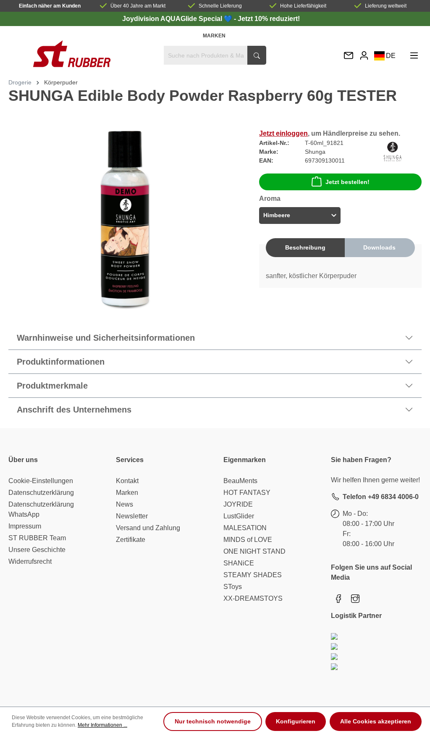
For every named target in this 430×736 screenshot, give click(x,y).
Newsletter (132, 516)
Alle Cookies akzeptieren (375, 721)
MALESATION (245, 527)
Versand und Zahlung (148, 527)
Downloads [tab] (379, 247)
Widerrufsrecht (30, 561)
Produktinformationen (61, 361)
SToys (232, 586)
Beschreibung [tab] (305, 247)
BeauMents (240, 480)
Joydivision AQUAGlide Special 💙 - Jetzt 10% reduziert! (211, 18)
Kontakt (127, 480)
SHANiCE (238, 563)
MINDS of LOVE (247, 539)
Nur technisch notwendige (213, 721)
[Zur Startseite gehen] (71, 53)
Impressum (24, 526)
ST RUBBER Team (37, 537)
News (124, 504)
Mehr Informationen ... (102, 725)
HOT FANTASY (246, 492)
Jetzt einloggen (283, 133)
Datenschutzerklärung (41, 492)
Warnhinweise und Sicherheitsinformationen (106, 337)
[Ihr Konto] (364, 55)
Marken (214, 36)
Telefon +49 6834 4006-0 (381, 496)
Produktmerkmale (52, 385)
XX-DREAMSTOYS (253, 598)
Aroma (270, 198)
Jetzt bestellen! (347, 182)
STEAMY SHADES (252, 574)
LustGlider (238, 516)
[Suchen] (256, 55)
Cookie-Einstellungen (40, 480)
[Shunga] (393, 151)
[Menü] (414, 55)
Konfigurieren (295, 721)
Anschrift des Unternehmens (74, 409)
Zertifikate (130, 539)
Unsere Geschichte (37, 549)
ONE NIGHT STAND (254, 551)
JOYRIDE (238, 504)
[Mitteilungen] (349, 56)
